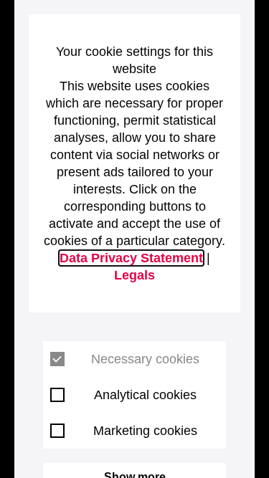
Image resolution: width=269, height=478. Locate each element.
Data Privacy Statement (131, 258)
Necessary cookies (145, 359)
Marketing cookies (145, 431)
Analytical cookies (145, 395)
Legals (134, 275)
